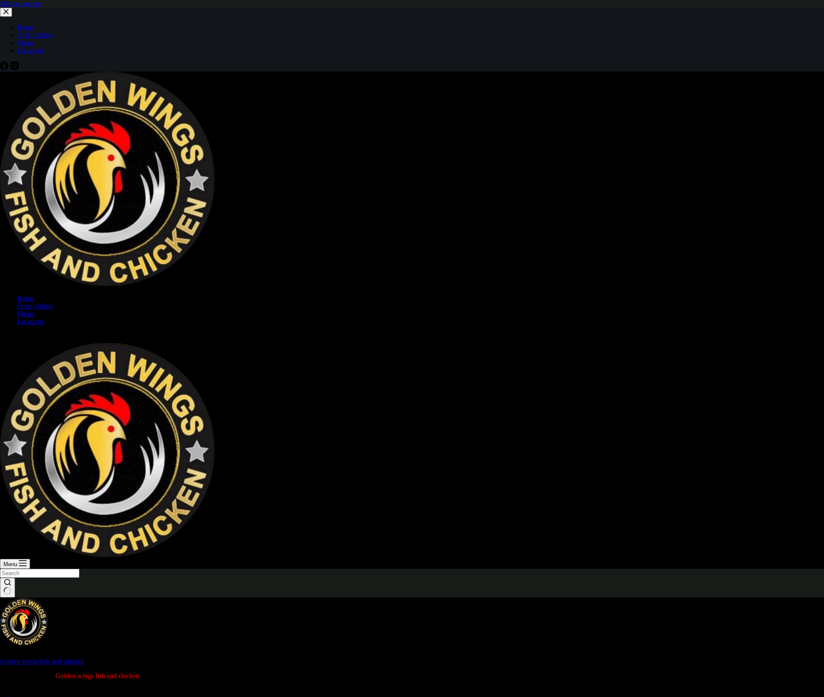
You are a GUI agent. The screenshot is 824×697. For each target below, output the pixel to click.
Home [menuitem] (25, 27)
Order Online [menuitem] (35, 35)
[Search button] (7, 587)
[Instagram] (14, 67)
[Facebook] (5, 67)
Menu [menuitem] (25, 42)
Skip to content (20, 3)
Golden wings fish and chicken (42, 661)
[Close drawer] (6, 12)
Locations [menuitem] (30, 50)
